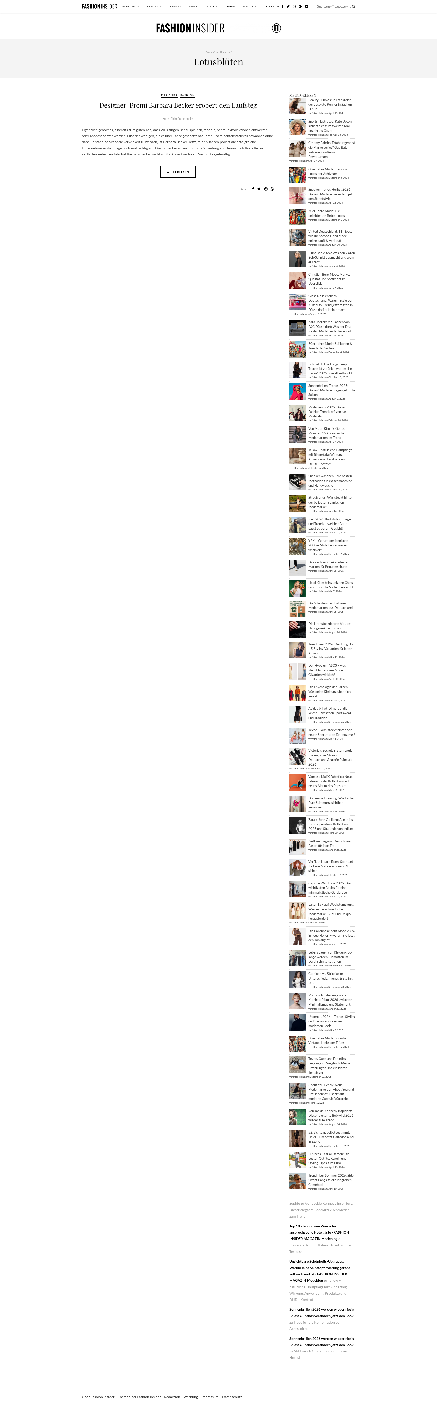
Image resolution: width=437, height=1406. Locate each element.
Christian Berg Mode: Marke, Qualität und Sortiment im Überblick (329, 278)
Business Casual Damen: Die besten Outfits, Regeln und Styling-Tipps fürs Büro (328, 1158)
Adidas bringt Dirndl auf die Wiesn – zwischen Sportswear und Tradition (329, 713)
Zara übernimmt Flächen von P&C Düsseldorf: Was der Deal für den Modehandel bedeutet (330, 326)
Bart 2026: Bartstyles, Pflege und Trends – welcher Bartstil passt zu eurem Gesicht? (329, 523)
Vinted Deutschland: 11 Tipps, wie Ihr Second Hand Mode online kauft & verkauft (330, 236)
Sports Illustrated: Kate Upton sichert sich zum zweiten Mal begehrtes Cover (330, 125)
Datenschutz (232, 1397)
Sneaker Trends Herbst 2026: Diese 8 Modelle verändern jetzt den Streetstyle (331, 194)
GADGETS (250, 6)
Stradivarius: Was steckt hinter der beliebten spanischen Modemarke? (330, 502)
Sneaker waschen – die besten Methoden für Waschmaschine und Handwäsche (330, 480)
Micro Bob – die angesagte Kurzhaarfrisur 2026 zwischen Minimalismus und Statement (330, 999)
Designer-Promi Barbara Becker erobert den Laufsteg (178, 105)
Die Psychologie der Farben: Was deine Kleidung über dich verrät (329, 691)
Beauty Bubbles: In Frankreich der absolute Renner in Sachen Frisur (330, 104)
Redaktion (172, 1397)
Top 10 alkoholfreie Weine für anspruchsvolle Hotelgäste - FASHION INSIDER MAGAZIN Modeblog (319, 1232)
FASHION (128, 6)
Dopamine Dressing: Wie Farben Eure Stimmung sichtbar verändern (331, 802)
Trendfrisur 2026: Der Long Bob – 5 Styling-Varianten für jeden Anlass (331, 648)
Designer (169, 95)
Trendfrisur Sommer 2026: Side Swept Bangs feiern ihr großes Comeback (331, 1179)
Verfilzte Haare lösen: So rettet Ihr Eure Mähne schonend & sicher (330, 866)
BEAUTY (152, 6)
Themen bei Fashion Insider (139, 1397)
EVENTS (175, 6)
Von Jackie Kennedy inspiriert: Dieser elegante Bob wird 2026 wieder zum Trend (331, 1115)
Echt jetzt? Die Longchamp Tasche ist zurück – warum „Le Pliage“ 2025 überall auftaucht (330, 368)
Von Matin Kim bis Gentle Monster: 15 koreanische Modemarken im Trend (326, 433)
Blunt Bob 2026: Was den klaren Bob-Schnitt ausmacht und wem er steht (331, 257)
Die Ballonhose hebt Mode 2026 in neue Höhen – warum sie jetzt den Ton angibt (331, 935)
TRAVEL (194, 6)
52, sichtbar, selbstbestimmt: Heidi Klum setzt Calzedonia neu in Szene (331, 1136)
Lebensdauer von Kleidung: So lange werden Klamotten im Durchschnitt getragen (330, 956)
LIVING (230, 6)
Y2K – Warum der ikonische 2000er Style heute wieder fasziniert (328, 545)
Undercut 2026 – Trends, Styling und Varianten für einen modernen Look (331, 1021)
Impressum (210, 1397)
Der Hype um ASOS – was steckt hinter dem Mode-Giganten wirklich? (327, 670)
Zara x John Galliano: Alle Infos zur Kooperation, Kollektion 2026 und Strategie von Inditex (331, 824)
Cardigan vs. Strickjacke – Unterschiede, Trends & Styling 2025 (330, 978)
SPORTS (212, 6)
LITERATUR (272, 6)
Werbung (190, 1397)
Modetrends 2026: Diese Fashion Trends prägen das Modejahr (327, 411)
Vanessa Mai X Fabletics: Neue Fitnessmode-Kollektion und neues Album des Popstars (330, 781)
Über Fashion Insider (98, 1397)
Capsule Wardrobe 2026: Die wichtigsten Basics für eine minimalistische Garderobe (329, 887)
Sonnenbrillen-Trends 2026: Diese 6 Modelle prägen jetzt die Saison (331, 390)
